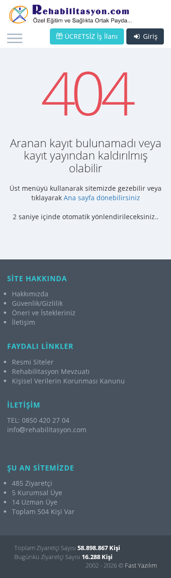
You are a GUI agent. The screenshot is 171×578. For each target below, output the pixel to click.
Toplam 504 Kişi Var (43, 511)
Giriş (149, 36)
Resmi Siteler (33, 361)
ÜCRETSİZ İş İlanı (90, 36)
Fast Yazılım (141, 565)
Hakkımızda (30, 293)
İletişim (23, 322)
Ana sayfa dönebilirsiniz (102, 197)
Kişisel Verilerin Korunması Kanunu (68, 380)
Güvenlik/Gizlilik (37, 303)
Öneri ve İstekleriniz (44, 312)
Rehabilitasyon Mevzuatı (51, 371)
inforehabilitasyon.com (46, 429)
